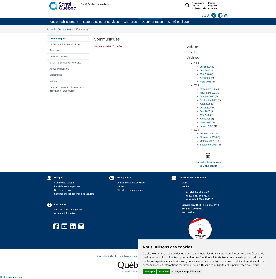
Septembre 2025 (208, 100)
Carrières (130, 21)
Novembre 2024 (208, 137)
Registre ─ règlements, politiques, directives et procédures (67, 89)
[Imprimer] (225, 16)
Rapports (54, 50)
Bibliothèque (56, 74)
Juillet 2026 (206, 66)
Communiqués (58, 38)
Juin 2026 (205, 70)
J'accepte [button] (149, 271)
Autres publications (59, 68)
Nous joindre (123, 177)
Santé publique (178, 21)
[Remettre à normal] (205, 16)
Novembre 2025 (208, 92)
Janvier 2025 (206, 126)
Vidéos (53, 81)
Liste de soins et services (101, 21)
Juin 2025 (205, 111)
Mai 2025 (205, 115)
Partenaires (213, 8)
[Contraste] (220, 16)
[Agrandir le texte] (208, 16)
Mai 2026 (205, 74)
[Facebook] (56, 228)
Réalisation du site (130, 256)
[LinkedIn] (72, 228)
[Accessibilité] (213, 16)
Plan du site (115, 256)
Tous (196, 52)
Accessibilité (103, 256)
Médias (120, 186)
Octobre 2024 (207, 141)
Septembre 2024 (208, 144)
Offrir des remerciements (129, 190)
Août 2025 (205, 103)
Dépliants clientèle (59, 56)
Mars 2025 (205, 122)
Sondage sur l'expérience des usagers (74, 193)
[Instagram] (81, 228)
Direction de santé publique (130, 182)
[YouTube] (64, 228)
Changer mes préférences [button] (186, 271)
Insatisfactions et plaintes (67, 186)
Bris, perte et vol (62, 190)
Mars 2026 (205, 81)
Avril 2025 (205, 118)
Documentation (152, 21)
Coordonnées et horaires (193, 177)
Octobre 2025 (207, 96)
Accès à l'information (65, 213)
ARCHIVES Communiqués (67, 44)
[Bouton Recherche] (78, 4)
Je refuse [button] (163, 271)
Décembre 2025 (208, 89)
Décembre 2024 (208, 133)
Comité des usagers (64, 182)
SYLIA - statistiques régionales (65, 62)
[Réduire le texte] (202, 16)
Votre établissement (64, 21)
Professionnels (199, 8)
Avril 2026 (205, 78)
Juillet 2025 (206, 107)
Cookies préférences (11, 277)
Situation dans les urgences (68, 209)
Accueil (51, 29)
